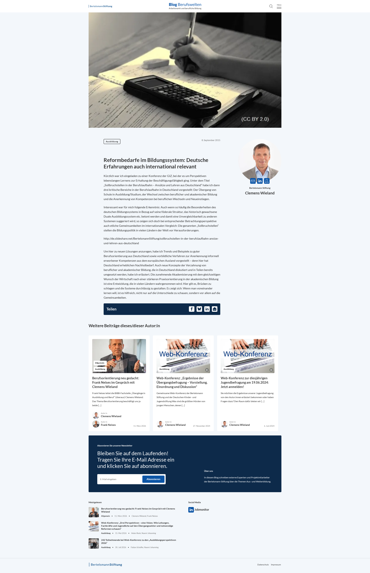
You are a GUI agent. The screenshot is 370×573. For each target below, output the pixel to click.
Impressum (276, 564)
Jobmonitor (191, 510)
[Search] (271, 6)
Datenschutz (353, 74)
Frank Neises (108, 424)
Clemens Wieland (260, 193)
